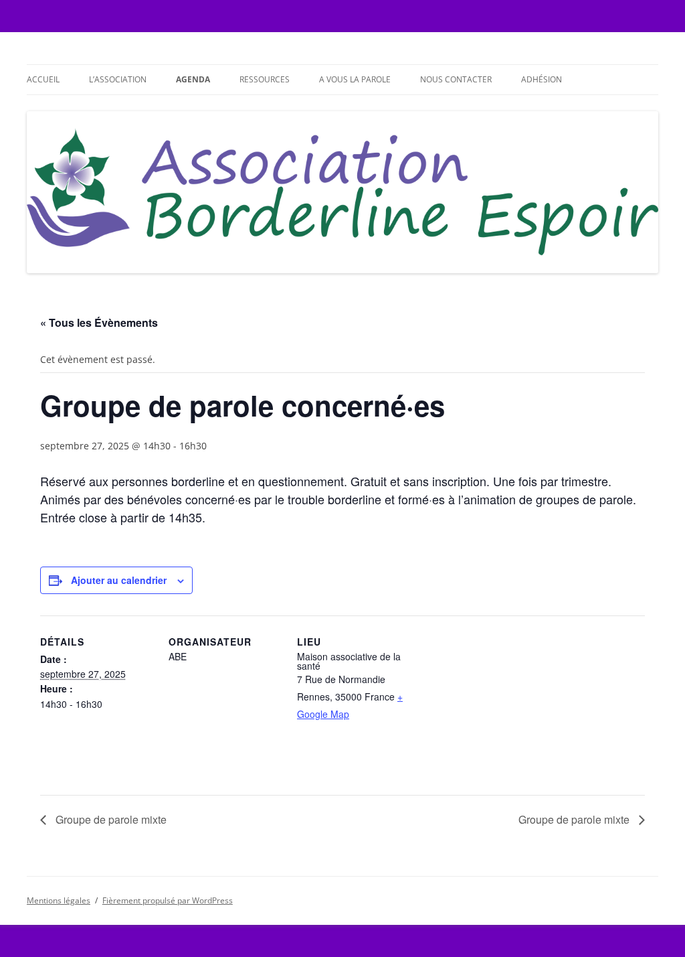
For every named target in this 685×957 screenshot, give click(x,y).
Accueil (43, 79)
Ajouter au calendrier (119, 580)
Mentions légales (58, 900)
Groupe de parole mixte (110, 819)
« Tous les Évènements (99, 322)
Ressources (264, 79)
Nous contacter (456, 79)
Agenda (193, 79)
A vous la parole (355, 79)
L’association (117, 79)
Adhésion (541, 79)
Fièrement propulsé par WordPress (167, 900)
